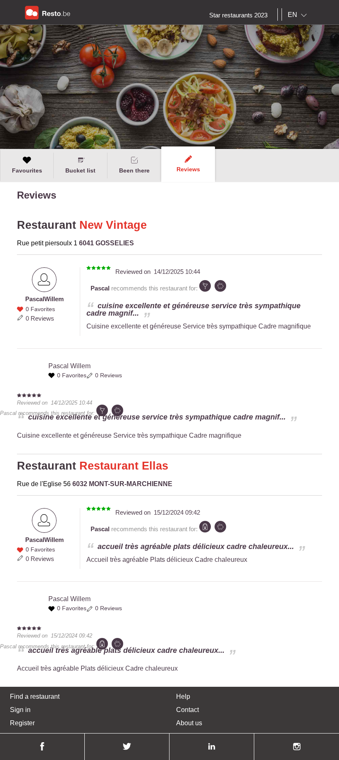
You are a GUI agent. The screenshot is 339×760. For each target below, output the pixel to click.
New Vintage (113, 225)
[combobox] (299, 15)
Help (183, 696)
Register (22, 722)
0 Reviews (40, 318)
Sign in (20, 709)
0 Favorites (40, 309)
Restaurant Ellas (123, 466)
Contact (187, 709)
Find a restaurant (35, 696)
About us (189, 722)
